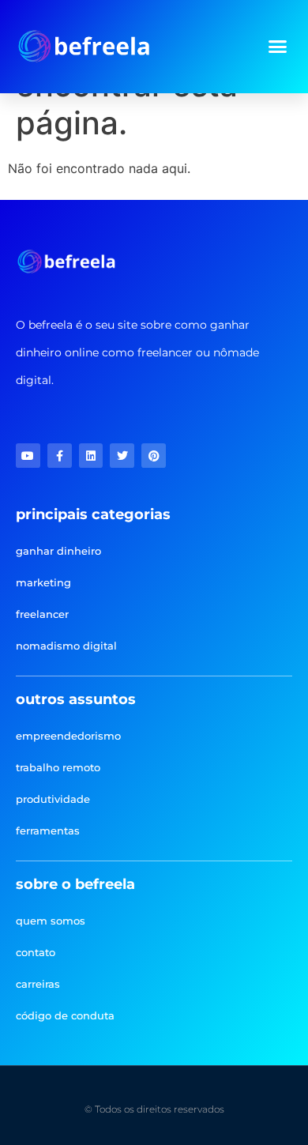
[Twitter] (122, 455)
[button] (278, 47)
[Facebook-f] (59, 455)
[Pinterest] (153, 455)
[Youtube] (28, 455)
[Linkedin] (91, 455)
